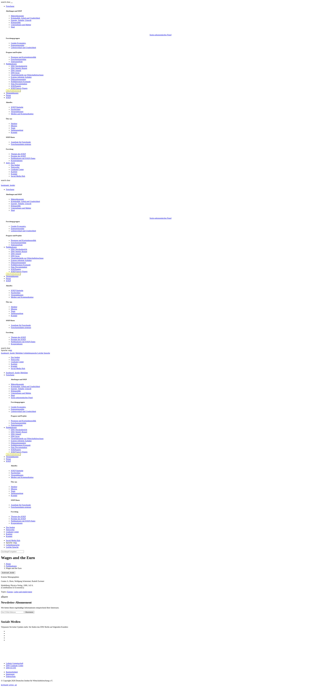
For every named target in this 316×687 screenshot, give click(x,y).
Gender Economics (18, 43)
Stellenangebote (17, 130)
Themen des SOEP (18, 154)
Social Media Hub (18, 176)
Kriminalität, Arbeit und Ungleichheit (25, 18)
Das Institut (15, 165)
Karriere (14, 172)
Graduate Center (17, 169)
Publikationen (11, 566)
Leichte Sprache (12, 547)
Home (8, 564)
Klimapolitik (16, 22)
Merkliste (17, 373)
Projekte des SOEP (18, 156)
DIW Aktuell (16, 70)
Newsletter (5, 616)
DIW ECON (11, 668)
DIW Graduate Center (14, 666)
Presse (8, 95)
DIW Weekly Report (19, 68)
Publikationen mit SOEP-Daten (23, 158)
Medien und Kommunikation (22, 114)
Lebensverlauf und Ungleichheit (23, 48)
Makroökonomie (17, 16)
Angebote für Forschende (21, 142)
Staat (13, 27)
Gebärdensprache (13, 545)
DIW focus (15, 73)
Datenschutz (11, 676)
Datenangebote (17, 62)
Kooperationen (16, 161)
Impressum (10, 674)
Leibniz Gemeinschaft (14, 663)
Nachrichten (15, 109)
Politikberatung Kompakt (20, 82)
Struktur (14, 124)
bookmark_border (8, 185)
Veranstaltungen (12, 93)
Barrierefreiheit (12, 672)
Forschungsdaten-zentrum (21, 144)
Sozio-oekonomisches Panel (160, 35)
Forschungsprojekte (18, 59)
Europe (10, 592)
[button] (6, 2)
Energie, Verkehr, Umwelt (21, 20)
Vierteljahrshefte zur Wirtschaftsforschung (27, 75)
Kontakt (14, 132)
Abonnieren (29, 612)
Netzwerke (15, 167)
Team (13, 128)
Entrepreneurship (17, 45)
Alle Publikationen (13, 91)
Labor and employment (23, 592)
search (3, 2)
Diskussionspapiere (18, 79)
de (11, 350)
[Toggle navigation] (12, 2)
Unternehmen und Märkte (21, 25)
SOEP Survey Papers (19, 88)
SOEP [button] (8, 97)
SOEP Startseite (17, 107)
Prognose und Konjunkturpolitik (23, 57)
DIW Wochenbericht (19, 66)
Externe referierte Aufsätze (21, 77)
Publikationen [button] (11, 64)
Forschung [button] (10, 6)
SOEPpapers (16, 86)
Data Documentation (19, 84)
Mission (14, 126)
